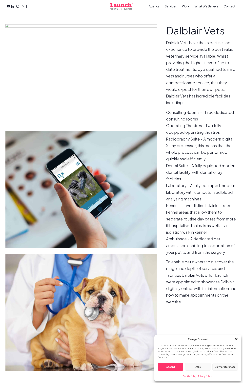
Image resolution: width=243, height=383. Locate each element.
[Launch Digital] (121, 6)
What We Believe (206, 6)
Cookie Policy (189, 376)
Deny (198, 366)
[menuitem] (155, 6)
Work (185, 6)
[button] (236, 339)
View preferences (225, 366)
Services (171, 6)
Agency (154, 6)
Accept (170, 366)
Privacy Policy (205, 376)
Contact (229, 6)
